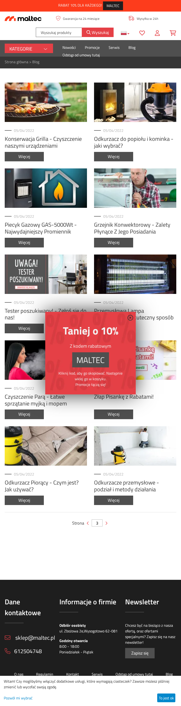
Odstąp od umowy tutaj (81, 55)
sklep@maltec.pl (34, 637)
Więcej (24, 156)
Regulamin (44, 674)
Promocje (92, 47)
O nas (18, 674)
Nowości (69, 47)
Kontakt (72, 674)
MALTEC (113, 5)
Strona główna (16, 62)
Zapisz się (139, 653)
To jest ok (166, 698)
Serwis (114, 47)
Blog (132, 47)
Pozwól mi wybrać (18, 698)
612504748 (28, 651)
